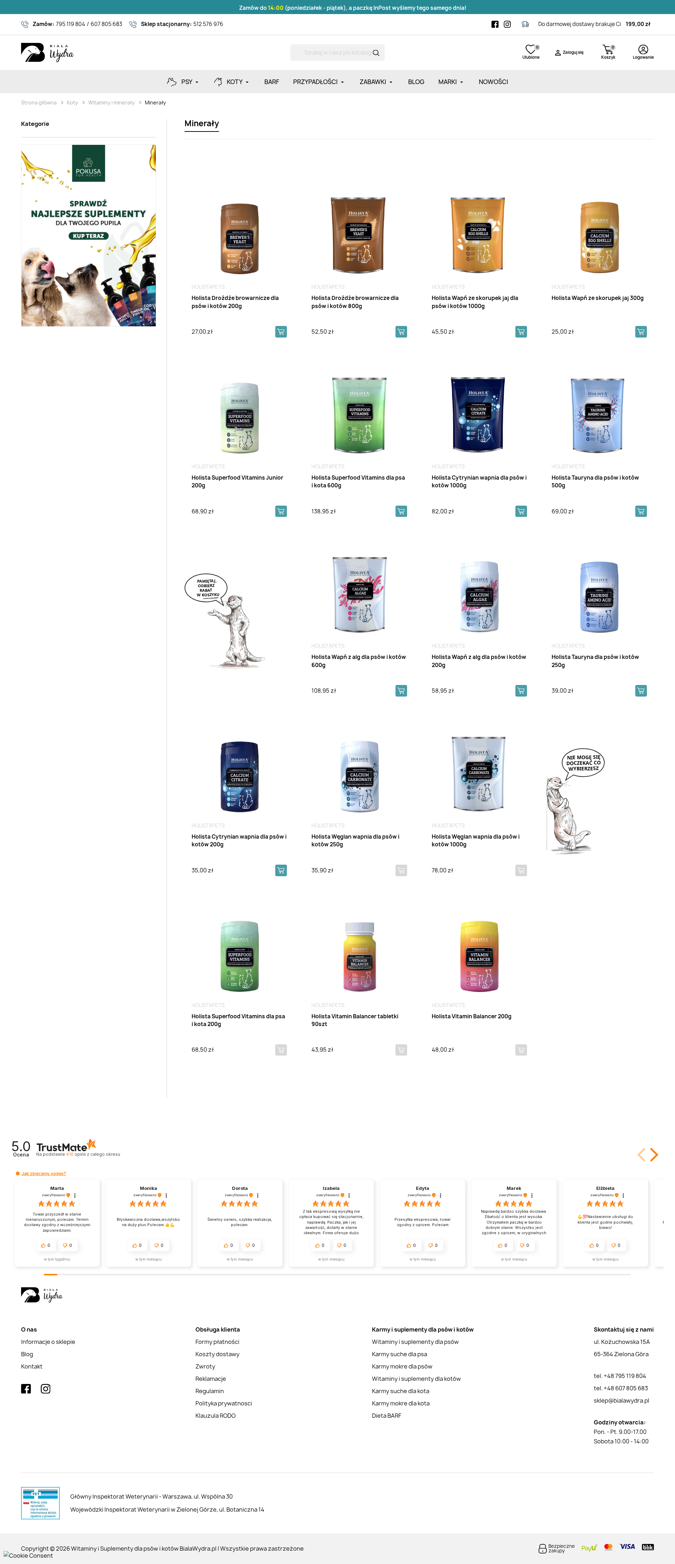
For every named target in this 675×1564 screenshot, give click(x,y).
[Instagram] (507, 24)
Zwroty (205, 1366)
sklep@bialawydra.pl (621, 1400)
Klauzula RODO (215, 1415)
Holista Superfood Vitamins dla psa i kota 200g (238, 1020)
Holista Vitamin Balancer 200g (472, 1016)
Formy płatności (217, 1342)
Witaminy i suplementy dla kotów (416, 1379)
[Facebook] (495, 24)
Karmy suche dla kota (400, 1391)
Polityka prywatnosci (223, 1403)
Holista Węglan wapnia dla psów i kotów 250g (355, 840)
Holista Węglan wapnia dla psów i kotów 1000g (476, 840)
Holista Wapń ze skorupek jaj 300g (598, 298)
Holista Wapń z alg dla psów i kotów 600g (358, 661)
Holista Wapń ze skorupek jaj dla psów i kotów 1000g (475, 302)
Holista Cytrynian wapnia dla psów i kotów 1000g (479, 481)
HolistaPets (208, 286)
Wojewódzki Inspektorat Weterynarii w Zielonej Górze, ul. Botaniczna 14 (167, 1509)
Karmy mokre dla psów (402, 1366)
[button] (653, 1154)
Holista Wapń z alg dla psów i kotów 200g (479, 661)
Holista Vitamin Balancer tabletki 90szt (354, 1020)
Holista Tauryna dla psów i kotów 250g (595, 661)
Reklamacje (210, 1379)
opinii (93, 1154)
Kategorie (35, 124)
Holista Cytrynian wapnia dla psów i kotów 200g (239, 840)
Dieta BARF (386, 1415)
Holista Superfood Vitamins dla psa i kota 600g (358, 481)
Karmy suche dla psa (399, 1354)
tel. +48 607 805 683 (621, 1388)
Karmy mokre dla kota (401, 1403)
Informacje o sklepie (48, 1342)
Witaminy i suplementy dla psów (415, 1342)
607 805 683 (106, 24)
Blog (27, 1354)
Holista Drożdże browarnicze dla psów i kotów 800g (355, 302)
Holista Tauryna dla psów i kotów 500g (595, 481)
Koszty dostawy (217, 1354)
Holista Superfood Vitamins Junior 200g (237, 481)
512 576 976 (208, 24)
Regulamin (209, 1391)
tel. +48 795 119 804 (620, 1376)
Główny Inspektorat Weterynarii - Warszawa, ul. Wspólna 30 (151, 1496)
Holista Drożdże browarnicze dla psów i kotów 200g (235, 302)
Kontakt (32, 1366)
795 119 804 (70, 24)
